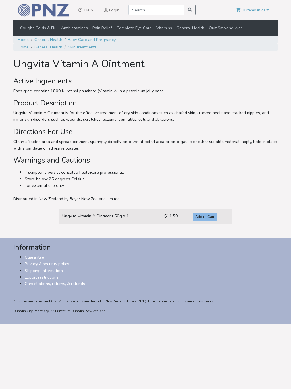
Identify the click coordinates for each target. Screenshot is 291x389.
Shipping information (44, 270)
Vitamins (164, 28)
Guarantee (34, 257)
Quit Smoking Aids (226, 28)
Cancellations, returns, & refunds (55, 283)
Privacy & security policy (47, 264)
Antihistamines (74, 28)
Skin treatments (82, 47)
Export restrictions (42, 277)
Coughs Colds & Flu (38, 28)
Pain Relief (102, 28)
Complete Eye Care (134, 28)
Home (23, 39)
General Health (190, 28)
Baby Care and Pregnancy (92, 39)
